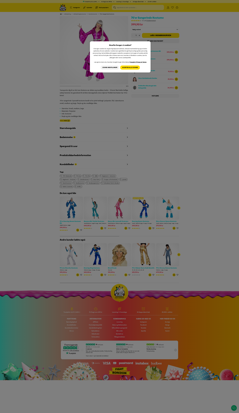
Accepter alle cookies (130, 67)
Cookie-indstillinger (109, 67)
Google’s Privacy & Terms (138, 62)
